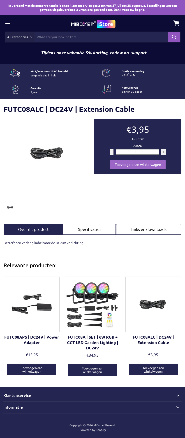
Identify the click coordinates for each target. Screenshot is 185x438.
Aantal (138, 146)
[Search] (174, 37)
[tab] (33, 229)
